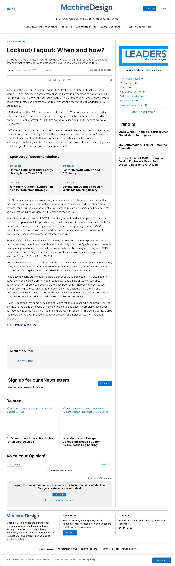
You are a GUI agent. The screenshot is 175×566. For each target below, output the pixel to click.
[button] (9, 9)
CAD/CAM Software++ (112, 27)
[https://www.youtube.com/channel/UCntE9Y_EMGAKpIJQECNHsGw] (131, 528)
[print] (111, 80)
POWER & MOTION (130, 549)
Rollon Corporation (129, 96)
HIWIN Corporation (130, 78)
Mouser (124, 87)
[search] (14, 9)
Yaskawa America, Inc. (132, 105)
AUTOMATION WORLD (67, 549)
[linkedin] (54, 80)
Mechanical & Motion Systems (40, 27)
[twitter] (59, 80)
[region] (59, 471)
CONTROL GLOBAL (89, 549)
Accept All (161, 560)
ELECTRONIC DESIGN (109, 549)
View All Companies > (144, 111)
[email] (69, 80)
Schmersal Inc (127, 100)
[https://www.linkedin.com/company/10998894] (123, 528)
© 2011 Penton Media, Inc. (22, 324)
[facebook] (49, 80)
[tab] (14, 464)
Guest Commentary (17, 41)
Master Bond (126, 83)
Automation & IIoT (86, 27)
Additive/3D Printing (140, 27)
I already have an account (59, 500)
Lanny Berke (13, 70)
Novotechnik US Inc (130, 91)
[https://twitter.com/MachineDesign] (127, 528)
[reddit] (64, 80)
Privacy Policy (89, 559)
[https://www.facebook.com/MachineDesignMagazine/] (120, 528)
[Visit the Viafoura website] (105, 478)
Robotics (67, 27)
